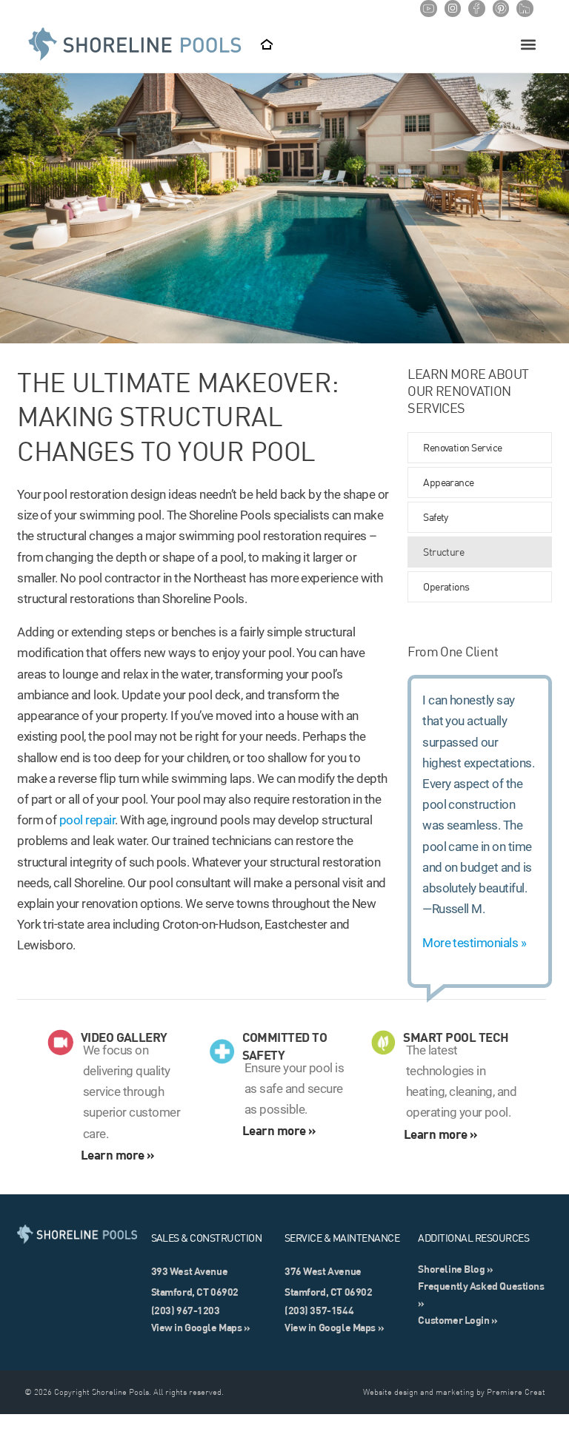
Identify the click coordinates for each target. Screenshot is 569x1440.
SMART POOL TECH (455, 1037)
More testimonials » (474, 942)
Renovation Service (462, 447)
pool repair (87, 819)
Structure (443, 552)
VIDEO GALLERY (124, 1037)
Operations (446, 586)
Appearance (448, 482)
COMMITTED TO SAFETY (284, 1046)
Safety (435, 517)
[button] (528, 45)
